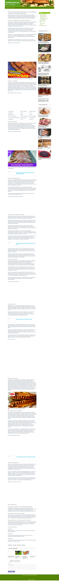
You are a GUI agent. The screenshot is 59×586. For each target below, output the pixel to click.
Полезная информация (42, 25)
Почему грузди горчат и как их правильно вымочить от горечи (43, 101)
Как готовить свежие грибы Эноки (44, 52)
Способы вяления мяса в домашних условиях (25, 456)
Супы (41, 22)
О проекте (24, 575)
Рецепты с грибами (42, 21)
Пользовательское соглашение (31, 575)
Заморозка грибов (43, 19)
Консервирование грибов (44, 18)
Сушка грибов (42, 20)
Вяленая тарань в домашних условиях (24, 319)
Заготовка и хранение (42, 14)
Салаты (41, 24)
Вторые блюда (42, 23)
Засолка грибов (42, 17)
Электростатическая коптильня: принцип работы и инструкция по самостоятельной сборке (43, 74)
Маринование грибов (43, 16)
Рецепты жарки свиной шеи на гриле (33, 556)
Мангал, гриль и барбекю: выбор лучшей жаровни (18, 557)
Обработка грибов (43, 15)
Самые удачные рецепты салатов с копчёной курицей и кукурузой (25, 557)
